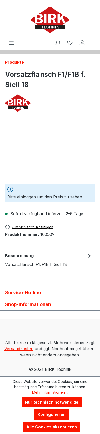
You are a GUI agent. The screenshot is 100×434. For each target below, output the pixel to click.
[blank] (50, 151)
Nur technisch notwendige (51, 402)
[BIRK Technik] (50, 103)
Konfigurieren (52, 414)
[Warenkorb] (91, 38)
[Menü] (11, 43)
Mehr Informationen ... (50, 392)
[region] (50, 151)
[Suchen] (57, 43)
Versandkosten (18, 348)
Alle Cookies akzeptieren (51, 426)
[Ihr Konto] (82, 43)
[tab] (48, 260)
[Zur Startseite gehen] (50, 19)
